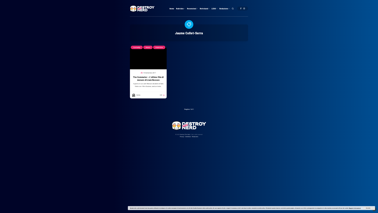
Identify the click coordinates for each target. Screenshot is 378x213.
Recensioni (191, 8)
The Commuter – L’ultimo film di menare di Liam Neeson (148, 78)
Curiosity (136, 47)
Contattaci (188, 136)
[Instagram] (244, 9)
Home (172, 8)
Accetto (368, 208)
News (148, 47)
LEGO (214, 8)
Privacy (182, 136)
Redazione (223, 8)
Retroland (204, 8)
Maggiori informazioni (355, 208)
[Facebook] (240, 9)
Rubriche (180, 8)
